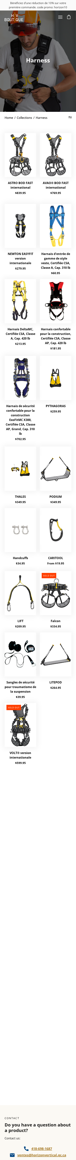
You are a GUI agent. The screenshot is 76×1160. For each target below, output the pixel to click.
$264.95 (55, 688)
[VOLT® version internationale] (20, 725)
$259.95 (55, 411)
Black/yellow (20, 201)
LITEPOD (55, 682)
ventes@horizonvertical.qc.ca (41, 1155)
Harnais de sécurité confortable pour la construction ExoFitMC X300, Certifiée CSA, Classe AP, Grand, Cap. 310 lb (20, 420)
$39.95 (20, 697)
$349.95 (20, 502)
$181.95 (55, 348)
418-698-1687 (41, 1148)
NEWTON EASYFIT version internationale (20, 258)
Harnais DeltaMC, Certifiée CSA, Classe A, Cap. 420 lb (20, 333)
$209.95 (20, 626)
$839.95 (20, 193)
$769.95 (55, 193)
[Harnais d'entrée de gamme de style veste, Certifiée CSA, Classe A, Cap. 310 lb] (55, 226)
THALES (20, 497)
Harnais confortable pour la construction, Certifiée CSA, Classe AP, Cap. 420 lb (55, 336)
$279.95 (20, 268)
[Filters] (70, 117)
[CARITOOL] (55, 530)
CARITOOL (55, 558)
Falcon (56, 621)
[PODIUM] (55, 469)
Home (9, 118)
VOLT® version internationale (20, 755)
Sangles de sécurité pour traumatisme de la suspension (20, 687)
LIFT (20, 621)
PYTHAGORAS (56, 406)
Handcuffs (20, 558)
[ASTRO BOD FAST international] (20, 155)
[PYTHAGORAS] (55, 378)
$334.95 (55, 626)
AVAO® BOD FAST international (56, 185)
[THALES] (20, 469)
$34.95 (20, 563)
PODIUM (55, 497)
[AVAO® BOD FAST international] (55, 155)
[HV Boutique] (14, 17)
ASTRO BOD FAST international (20, 185)
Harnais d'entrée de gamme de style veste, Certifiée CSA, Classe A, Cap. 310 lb (55, 261)
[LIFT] (20, 593)
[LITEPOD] (55, 654)
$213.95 (20, 344)
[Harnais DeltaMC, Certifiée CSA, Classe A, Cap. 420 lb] (20, 301)
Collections (24, 118)
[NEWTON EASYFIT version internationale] (20, 226)
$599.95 (20, 763)
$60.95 (55, 273)
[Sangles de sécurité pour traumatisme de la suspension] (20, 654)
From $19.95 (55, 563)
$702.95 (20, 439)
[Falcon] (55, 593)
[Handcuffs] (20, 530)
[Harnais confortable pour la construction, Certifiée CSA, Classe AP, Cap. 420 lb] (55, 301)
